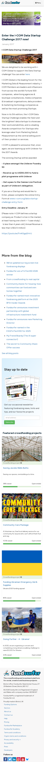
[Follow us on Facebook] (6, 759)
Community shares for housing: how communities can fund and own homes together (23, 287)
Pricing (6, 722)
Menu (39, 3)
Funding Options (10, 704)
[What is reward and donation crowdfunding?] (21, 463)
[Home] (10, 2)
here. (27, 74)
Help (6, 719)
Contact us (8, 715)
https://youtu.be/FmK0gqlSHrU (17, 233)
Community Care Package (16, 525)
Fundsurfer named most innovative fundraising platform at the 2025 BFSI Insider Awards (23, 299)
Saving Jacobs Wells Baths (15, 468)
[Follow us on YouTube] (23, 759)
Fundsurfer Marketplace (13, 726)
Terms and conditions (12, 733)
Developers (8, 750)
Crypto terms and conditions (15, 736)
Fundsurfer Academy (12, 729)
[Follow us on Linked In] (14, 759)
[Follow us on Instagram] (19, 759)
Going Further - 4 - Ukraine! (16, 639)
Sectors (7, 708)
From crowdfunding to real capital (22, 279)
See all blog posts (10, 353)
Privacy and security (11, 740)
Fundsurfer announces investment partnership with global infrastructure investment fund (22, 311)
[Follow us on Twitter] (10, 759)
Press (6, 747)
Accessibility (8, 743)
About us (7, 712)
